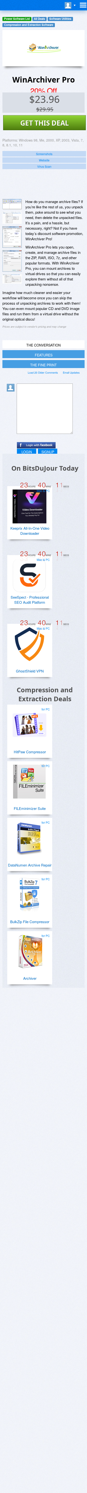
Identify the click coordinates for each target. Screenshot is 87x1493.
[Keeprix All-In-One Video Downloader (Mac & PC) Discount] (29, 504)
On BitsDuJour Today (44, 468)
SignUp (47, 451)
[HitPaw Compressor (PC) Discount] (29, 723)
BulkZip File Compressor (29, 921)
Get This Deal (44, 123)
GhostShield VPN (30, 670)
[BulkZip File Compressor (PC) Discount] (29, 893)
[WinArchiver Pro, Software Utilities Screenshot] (12, 261)
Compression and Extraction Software (28, 25)
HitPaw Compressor (30, 751)
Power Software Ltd (17, 19)
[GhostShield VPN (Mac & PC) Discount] (29, 642)
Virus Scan (44, 166)
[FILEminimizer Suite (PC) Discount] (29, 779)
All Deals (39, 19)
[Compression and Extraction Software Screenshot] (12, 218)
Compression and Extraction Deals (45, 694)
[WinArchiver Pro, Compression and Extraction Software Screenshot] (12, 237)
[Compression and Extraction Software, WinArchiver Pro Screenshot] (12, 279)
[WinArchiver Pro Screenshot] (12, 204)
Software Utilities (60, 19)
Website (44, 160)
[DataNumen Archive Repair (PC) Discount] (29, 836)
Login (27, 451)
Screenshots (44, 154)
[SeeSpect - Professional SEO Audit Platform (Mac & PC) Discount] (29, 573)
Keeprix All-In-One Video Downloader (29, 531)
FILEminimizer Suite (30, 808)
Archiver (29, 978)
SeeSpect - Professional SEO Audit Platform (30, 600)
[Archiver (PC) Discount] (29, 949)
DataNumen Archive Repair (29, 864)
